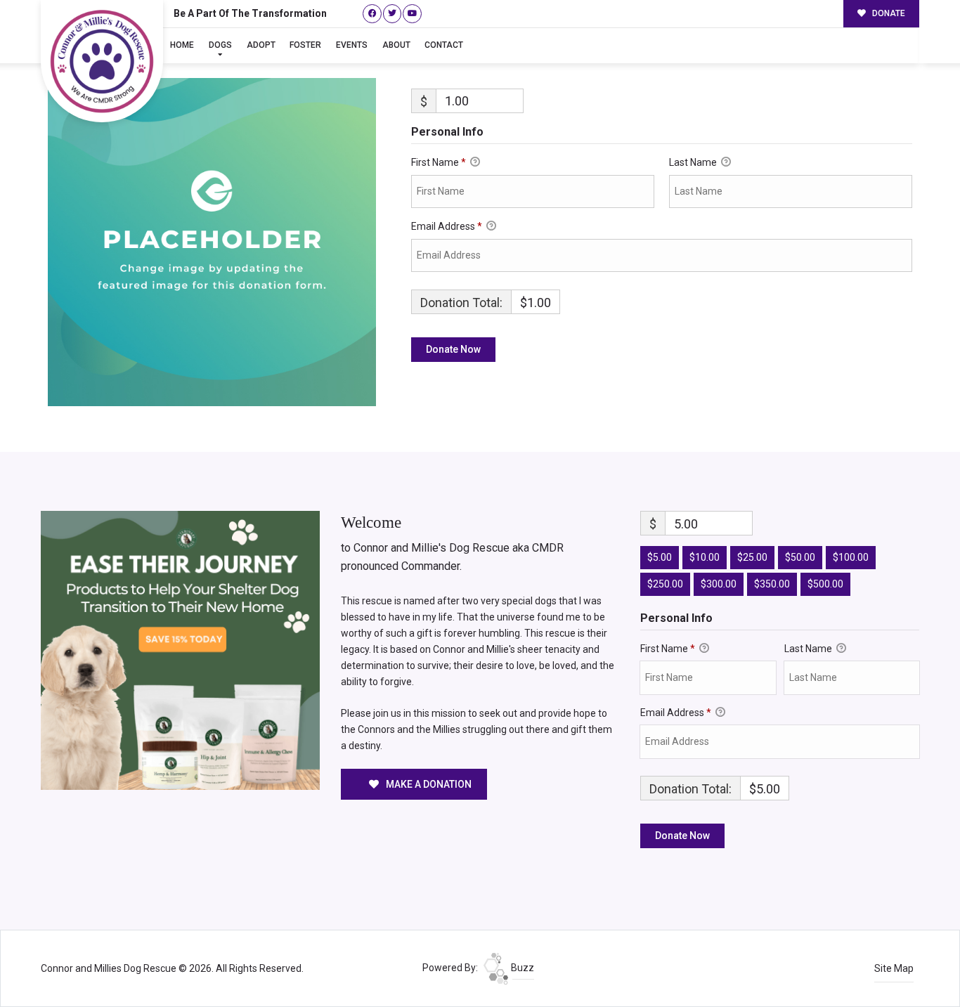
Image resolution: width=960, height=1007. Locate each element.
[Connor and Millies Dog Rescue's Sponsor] (180, 649)
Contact (443, 45)
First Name (438, 162)
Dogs (220, 45)
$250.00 (665, 584)
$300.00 (719, 584)
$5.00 (659, 557)
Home (182, 45)
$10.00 (704, 557)
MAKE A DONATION (428, 784)
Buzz (521, 967)
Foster (305, 45)
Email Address (446, 226)
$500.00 (825, 584)
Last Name (694, 162)
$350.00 (772, 584)
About (396, 45)
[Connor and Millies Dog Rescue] (102, 61)
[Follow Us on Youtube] (412, 13)
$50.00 (800, 557)
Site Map (894, 968)
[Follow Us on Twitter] (392, 13)
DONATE (887, 13)
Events (352, 45)
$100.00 (851, 557)
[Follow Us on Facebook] (372, 13)
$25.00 (752, 557)
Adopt (261, 45)
